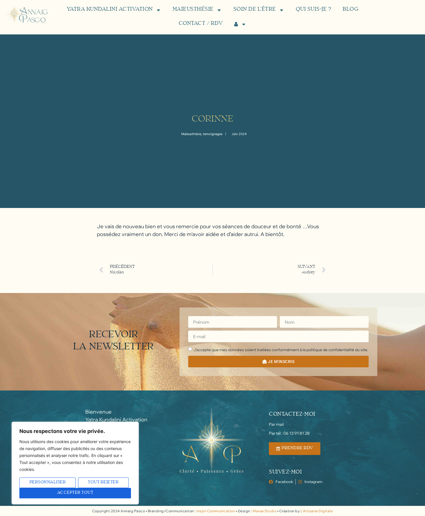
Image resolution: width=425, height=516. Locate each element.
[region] (75, 463)
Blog (350, 10)
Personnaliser (47, 482)
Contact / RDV (201, 24)
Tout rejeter (103, 482)
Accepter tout (75, 493)
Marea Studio (264, 511)
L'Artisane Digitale (316, 511)
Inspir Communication (215, 511)
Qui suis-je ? (313, 10)
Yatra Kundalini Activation (110, 10)
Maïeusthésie (193, 10)
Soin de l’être (254, 10)
